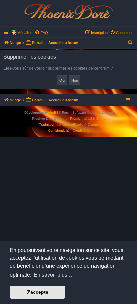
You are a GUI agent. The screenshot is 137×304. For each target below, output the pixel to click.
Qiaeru (93, 124)
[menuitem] (41, 33)
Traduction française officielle (61, 124)
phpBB (53, 112)
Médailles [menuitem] (24, 33)
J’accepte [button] (37, 292)
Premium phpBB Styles (87, 118)
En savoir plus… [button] (53, 275)
